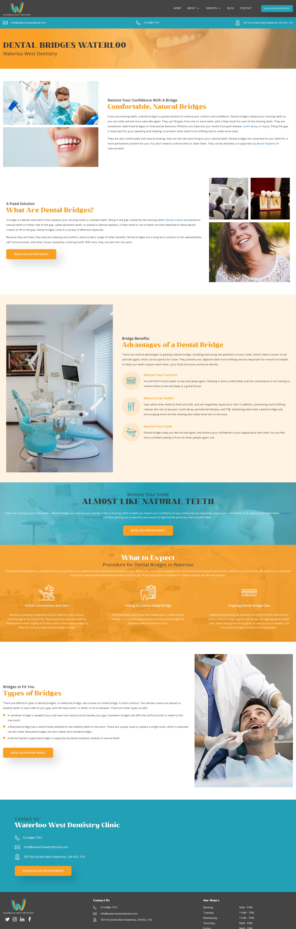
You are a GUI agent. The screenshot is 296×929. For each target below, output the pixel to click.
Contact (246, 8)
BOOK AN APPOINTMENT (277, 8)
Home (177, 8)
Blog (230, 8)
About (191, 8)
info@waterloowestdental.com (28, 22)
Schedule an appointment (43, 871)
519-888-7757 (151, 22)
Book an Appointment (31, 254)
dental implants (266, 143)
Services (211, 8)
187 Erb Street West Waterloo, (268, 22)
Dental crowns (174, 220)
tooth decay (250, 126)
